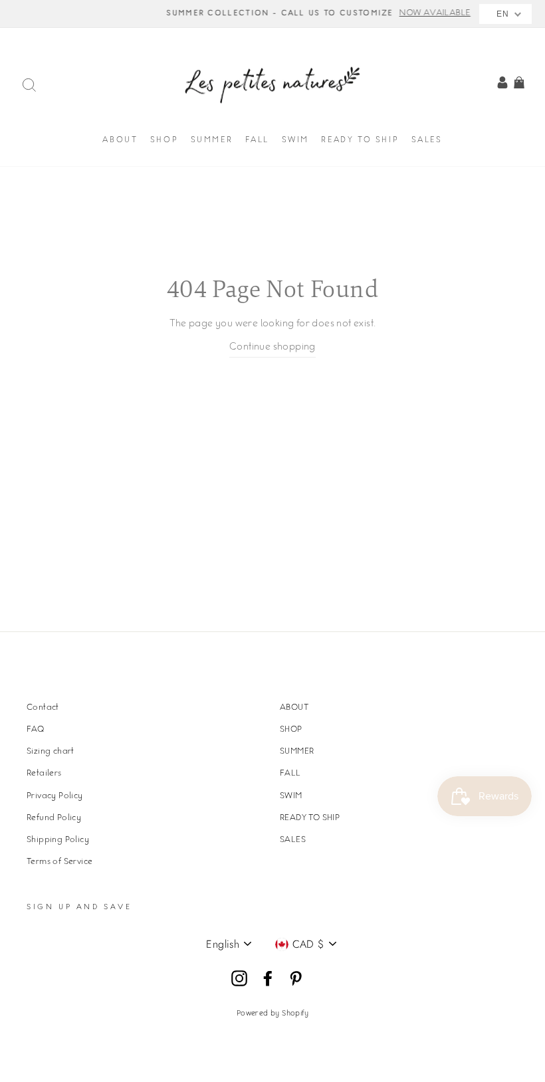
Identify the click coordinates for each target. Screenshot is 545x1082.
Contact (43, 708)
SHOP (164, 140)
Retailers (44, 774)
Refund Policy (54, 818)
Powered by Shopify (272, 1014)
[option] (272, 14)
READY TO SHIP (360, 140)
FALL (257, 140)
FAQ (35, 730)
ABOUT (120, 140)
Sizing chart (50, 752)
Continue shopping (272, 347)
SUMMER (212, 140)
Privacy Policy (55, 796)
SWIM (295, 140)
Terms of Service (59, 862)
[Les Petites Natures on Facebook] (268, 979)
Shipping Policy (58, 840)
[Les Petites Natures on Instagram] (239, 979)
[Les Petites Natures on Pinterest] (296, 979)
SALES (427, 140)
